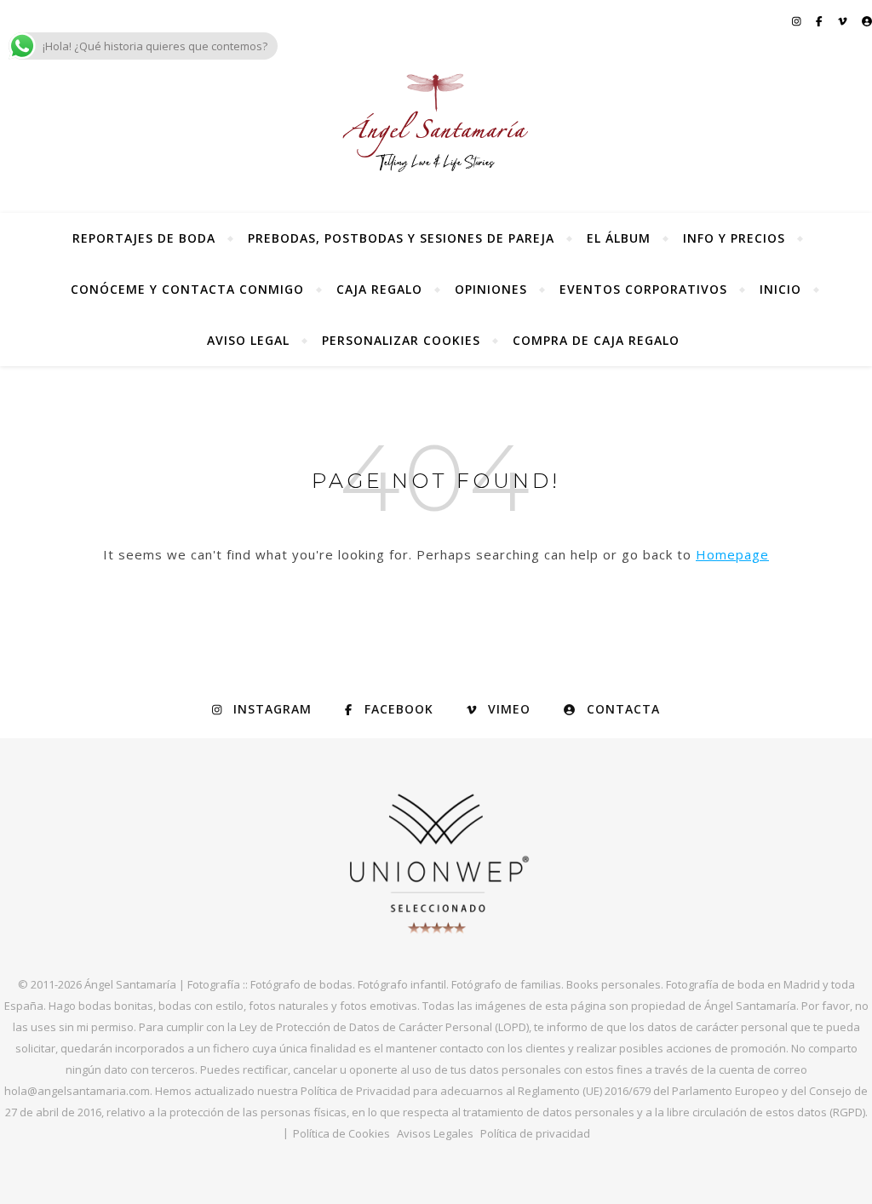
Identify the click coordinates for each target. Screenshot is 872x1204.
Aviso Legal (248, 340)
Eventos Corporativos (643, 289)
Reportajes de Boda (143, 238)
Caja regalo (379, 289)
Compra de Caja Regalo (596, 340)
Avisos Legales (435, 1133)
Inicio (780, 289)
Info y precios (734, 238)
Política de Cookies (341, 1133)
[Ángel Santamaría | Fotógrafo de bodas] (436, 122)
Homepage (732, 554)
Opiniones (491, 289)
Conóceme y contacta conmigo (187, 289)
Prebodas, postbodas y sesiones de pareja (401, 238)
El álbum (619, 238)
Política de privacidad (535, 1133)
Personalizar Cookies (401, 340)
